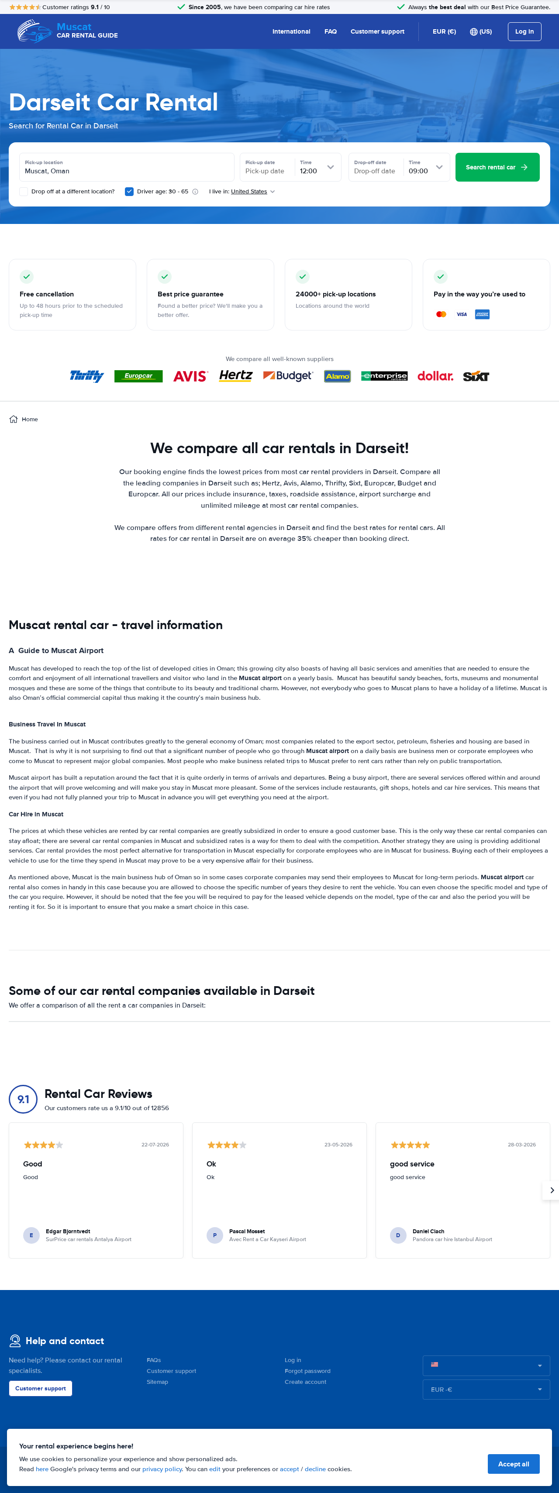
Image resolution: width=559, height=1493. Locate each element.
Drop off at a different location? (72, 191)
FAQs (154, 1360)
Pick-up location (44, 162)
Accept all (513, 1464)
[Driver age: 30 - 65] (129, 191)
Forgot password (308, 1371)
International (292, 31)
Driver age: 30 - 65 (162, 191)
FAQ (330, 31)
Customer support (377, 31)
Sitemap (157, 1382)
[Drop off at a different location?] (23, 191)
